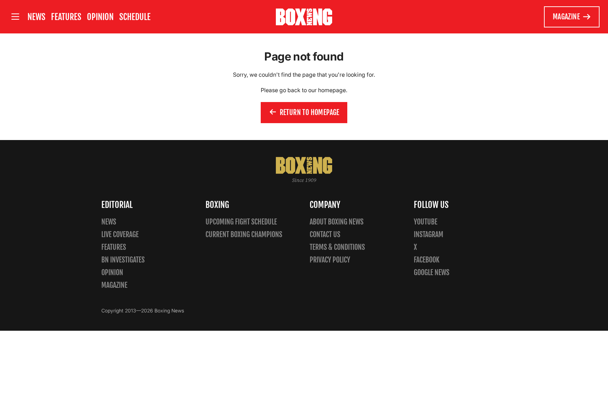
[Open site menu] (15, 16)
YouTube (425, 221)
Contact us (325, 234)
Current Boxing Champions (243, 234)
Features (66, 17)
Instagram (428, 234)
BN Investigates (123, 259)
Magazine (566, 16)
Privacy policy (330, 259)
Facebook (426, 259)
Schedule (135, 17)
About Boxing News (336, 221)
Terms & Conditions (337, 247)
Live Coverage (120, 234)
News (36, 17)
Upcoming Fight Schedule (241, 221)
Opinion (100, 17)
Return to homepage (310, 112)
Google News (431, 272)
